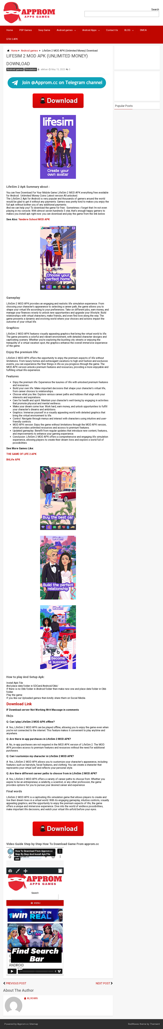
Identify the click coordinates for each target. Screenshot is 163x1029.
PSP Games (25, 30)
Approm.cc (23, 1024)
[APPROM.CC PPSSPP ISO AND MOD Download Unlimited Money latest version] (29, 22)
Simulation (30, 69)
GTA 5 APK (12, 39)
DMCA (143, 30)
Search (155, 9)
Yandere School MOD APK (34, 219)
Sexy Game (44, 30)
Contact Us (112, 30)
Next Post (103, 983)
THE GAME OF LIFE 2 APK (21, 453)
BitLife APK (13, 459)
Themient (155, 1024)
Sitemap (33, 1024)
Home (10, 30)
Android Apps (89, 30)
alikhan (44, 69)
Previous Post (16, 983)
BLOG (127, 30)
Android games (65, 30)
